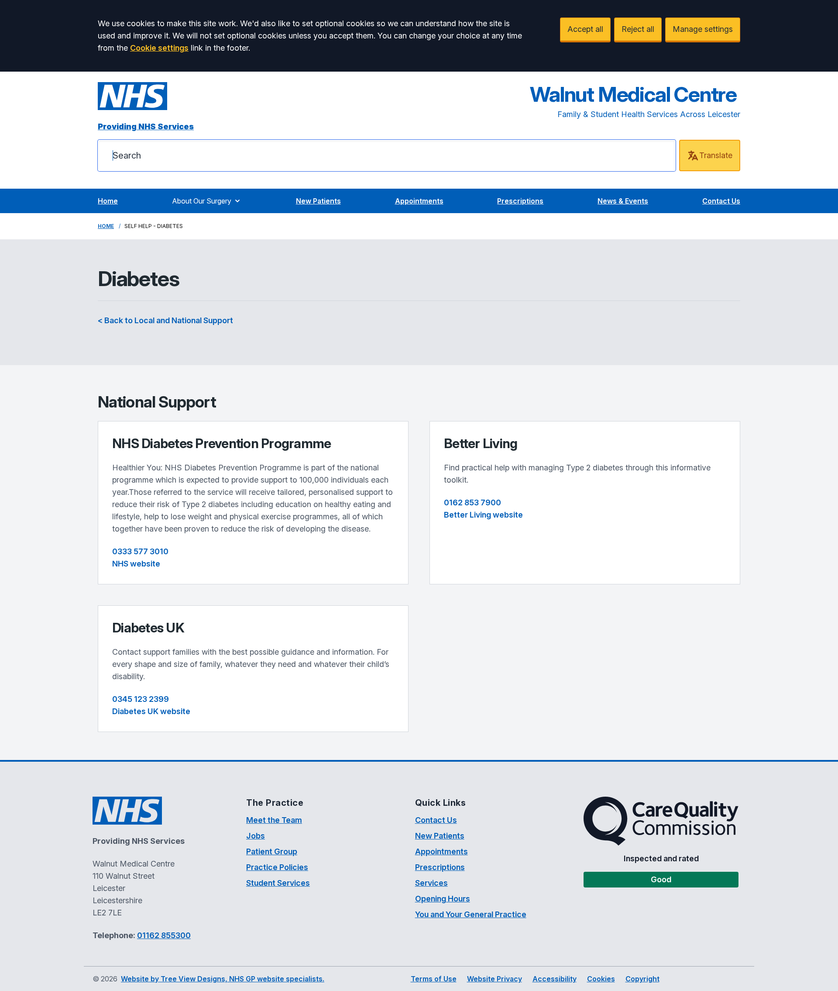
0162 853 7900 (472, 502)
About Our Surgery (201, 201)
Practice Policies (277, 867)
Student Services (278, 882)
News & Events (623, 201)
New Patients (318, 201)
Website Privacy (494, 978)
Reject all (638, 29)
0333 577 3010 (140, 551)
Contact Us (721, 201)
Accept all (585, 29)
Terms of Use (434, 978)
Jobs (255, 835)
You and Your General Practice (470, 914)
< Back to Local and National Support (165, 320)
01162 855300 (164, 935)
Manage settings (703, 29)
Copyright (642, 978)
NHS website (136, 563)
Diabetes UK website (151, 711)
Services (431, 882)
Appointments (419, 201)
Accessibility (554, 978)
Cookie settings (159, 47)
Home (108, 201)
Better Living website (483, 514)
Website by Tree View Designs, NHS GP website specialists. (222, 978)
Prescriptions (520, 201)
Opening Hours (442, 898)
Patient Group (271, 851)
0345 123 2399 (140, 699)
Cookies (601, 978)
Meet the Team (274, 820)
